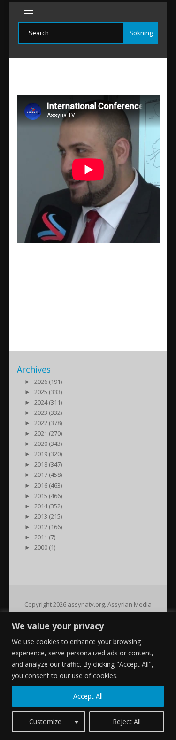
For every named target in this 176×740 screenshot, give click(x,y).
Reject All (127, 721)
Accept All (88, 696)
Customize (45, 721)
